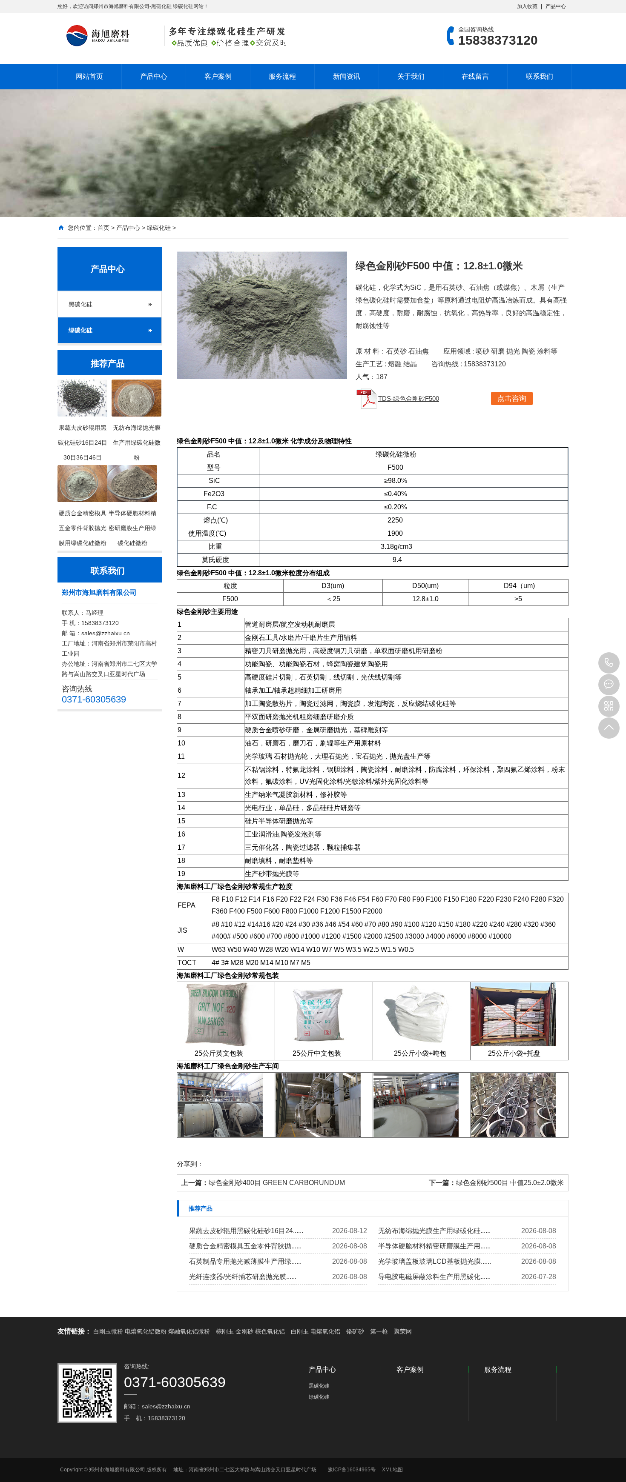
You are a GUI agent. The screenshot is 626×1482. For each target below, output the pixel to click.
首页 (103, 227)
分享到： (190, 1164)
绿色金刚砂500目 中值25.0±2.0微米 (510, 1182)
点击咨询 (511, 398)
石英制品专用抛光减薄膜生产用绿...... (245, 1261)
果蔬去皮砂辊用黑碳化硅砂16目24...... (246, 1230)
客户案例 (218, 76)
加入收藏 (527, 6)
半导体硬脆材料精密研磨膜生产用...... (434, 1246)
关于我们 (411, 76)
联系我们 (539, 76)
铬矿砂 (355, 1331)
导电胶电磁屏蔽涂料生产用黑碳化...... (434, 1276)
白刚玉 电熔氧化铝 (315, 1331)
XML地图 (392, 1470)
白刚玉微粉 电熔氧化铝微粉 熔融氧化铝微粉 (151, 1331)
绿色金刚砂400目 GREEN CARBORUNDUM (277, 1182)
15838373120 (609, 663)
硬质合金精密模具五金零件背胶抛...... (245, 1246)
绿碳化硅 (159, 227)
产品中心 (556, 6)
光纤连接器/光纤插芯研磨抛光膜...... (242, 1276)
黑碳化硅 (80, 304)
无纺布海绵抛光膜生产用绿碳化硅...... (434, 1230)
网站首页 (89, 76)
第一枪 (379, 1331)
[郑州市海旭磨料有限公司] (174, 36)
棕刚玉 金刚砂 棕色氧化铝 (250, 1331)
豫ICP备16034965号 (352, 1470)
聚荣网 (403, 1331)
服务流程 (282, 76)
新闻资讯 (346, 76)
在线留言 (475, 76)
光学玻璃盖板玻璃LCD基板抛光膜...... (434, 1261)
